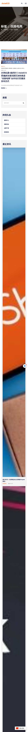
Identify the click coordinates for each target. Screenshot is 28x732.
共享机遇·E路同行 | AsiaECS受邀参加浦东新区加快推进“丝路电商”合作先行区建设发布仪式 (14, 77)
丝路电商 (10, 68)
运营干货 (6, 128)
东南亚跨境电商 (4, 68)
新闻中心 (3, 66)
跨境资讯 (6, 132)
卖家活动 (6, 124)
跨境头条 (6, 29)
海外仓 (22, 68)
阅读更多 (3, 88)
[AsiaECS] (5, 3)
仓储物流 (15, 68)
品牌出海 (19, 68)
